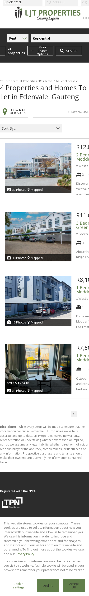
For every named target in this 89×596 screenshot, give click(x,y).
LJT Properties (28, 81)
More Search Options (42, 50)
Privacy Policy (25, 554)
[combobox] (27, 128)
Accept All (74, 585)
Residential (46, 81)
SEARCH (72, 51)
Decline (48, 585)
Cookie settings (18, 585)
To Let (60, 81)
